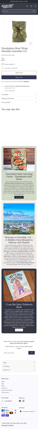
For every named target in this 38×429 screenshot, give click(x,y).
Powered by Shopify (7, 425)
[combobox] (19, 11)
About (3, 386)
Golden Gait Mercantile (8, 55)
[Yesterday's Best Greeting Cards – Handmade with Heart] (19, 159)
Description (5, 94)
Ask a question (6, 102)
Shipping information (8, 98)
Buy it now (19, 77)
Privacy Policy (5, 392)
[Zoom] (30, 43)
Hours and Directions (7, 390)
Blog (3, 384)
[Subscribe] (31, 353)
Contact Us (4, 388)
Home (3, 381)
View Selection (19, 197)
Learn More (19, 330)
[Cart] (31, 6)
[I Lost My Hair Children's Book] (19, 286)
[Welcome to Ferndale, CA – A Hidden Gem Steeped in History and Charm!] (19, 218)
